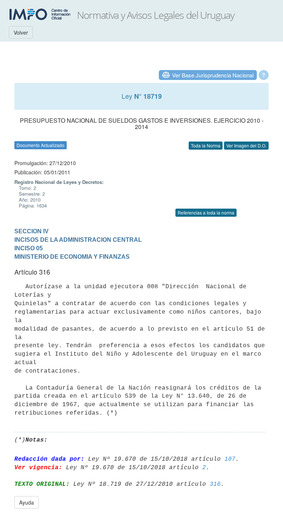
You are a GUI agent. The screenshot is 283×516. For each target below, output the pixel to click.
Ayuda (26, 502)
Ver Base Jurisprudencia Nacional (213, 75)
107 (229, 459)
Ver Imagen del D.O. (246, 145)
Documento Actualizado (40, 145)
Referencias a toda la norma (206, 212)
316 (215, 484)
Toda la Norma (205, 145)
